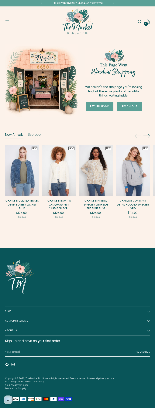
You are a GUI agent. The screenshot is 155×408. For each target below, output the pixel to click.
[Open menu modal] (7, 22)
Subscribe (143, 351)
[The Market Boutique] (77, 21)
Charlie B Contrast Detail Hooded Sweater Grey (133, 204)
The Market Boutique (37, 378)
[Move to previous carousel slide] (138, 136)
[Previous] (41, 3)
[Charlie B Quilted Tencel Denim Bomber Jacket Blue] (22, 170)
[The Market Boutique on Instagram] (13, 365)
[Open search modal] (140, 22)
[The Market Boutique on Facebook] (7, 365)
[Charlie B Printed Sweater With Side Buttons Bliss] (96, 170)
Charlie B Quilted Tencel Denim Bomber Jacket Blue (22, 204)
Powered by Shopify (15, 388)
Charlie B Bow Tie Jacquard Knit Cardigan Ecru (59, 204)
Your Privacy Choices (17, 385)
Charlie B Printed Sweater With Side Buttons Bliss (96, 204)
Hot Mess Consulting (32, 381)
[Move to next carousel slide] (146, 136)
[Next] (113, 3)
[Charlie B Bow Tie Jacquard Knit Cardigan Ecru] (59, 170)
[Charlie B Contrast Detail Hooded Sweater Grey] (133, 170)
